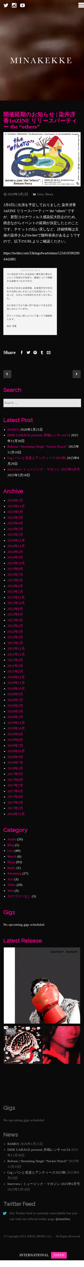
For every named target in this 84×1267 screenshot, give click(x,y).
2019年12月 (16, 723)
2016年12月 (16, 814)
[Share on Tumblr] (42, 352)
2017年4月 (15, 797)
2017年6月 (15, 791)
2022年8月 (15, 609)
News (49, 194)
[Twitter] (6, 5)
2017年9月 (15, 774)
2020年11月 (16, 683)
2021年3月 (15, 666)
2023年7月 (15, 574)
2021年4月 (15, 660)
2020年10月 (16, 688)
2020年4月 (15, 705)
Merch (11, 856)
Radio (11, 868)
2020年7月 (15, 700)
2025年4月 (15, 523)
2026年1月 (15, 500)
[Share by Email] (48, 352)
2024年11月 (16, 546)
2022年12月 (16, 597)
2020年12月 (16, 677)
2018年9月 (15, 757)
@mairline (63, 1219)
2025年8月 (15, 512)
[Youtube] (22, 5)
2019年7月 (15, 745)
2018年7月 (15, 762)
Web (10, 890)
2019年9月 (15, 734)
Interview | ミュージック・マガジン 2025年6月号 (43, 469)
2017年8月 (15, 780)
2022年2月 (15, 637)
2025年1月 (15, 534)
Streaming (14, 873)
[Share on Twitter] (28, 352)
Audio (11, 839)
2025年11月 (16, 506)
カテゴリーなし (19, 896)
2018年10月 (16, 751)
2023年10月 (16, 563)
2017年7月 (15, 785)
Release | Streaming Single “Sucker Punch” (37, 446)
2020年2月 (15, 717)
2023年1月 (15, 591)
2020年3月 (15, 711)
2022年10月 (16, 603)
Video (11, 885)
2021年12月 (16, 648)
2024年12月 (16, 540)
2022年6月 (15, 614)
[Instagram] (14, 5)
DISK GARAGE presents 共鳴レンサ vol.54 (38, 435)
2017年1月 (15, 808)
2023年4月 (15, 586)
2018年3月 (15, 768)
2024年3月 (15, 557)
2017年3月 (15, 802)
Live (40, 194)
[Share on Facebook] (22, 352)
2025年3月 (15, 529)
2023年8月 (15, 569)
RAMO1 (13, 429)
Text (10, 879)
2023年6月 (15, 580)
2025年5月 (15, 517)
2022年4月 (15, 626)
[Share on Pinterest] (35, 352)
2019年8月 (15, 740)
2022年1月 (15, 643)
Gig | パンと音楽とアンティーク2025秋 (36, 458)
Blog (10, 845)
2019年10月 (16, 728)
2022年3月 (15, 631)
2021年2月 (15, 671)
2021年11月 (16, 654)
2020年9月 (15, 694)
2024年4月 (15, 552)
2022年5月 (15, 620)
